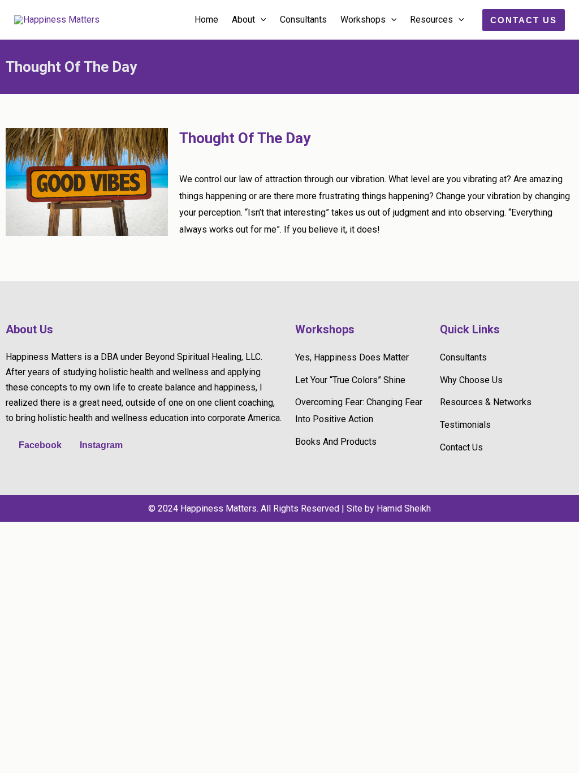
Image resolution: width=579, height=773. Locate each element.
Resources (431, 19)
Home (206, 19)
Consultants (303, 19)
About (243, 19)
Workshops (363, 19)
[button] (260, 20)
